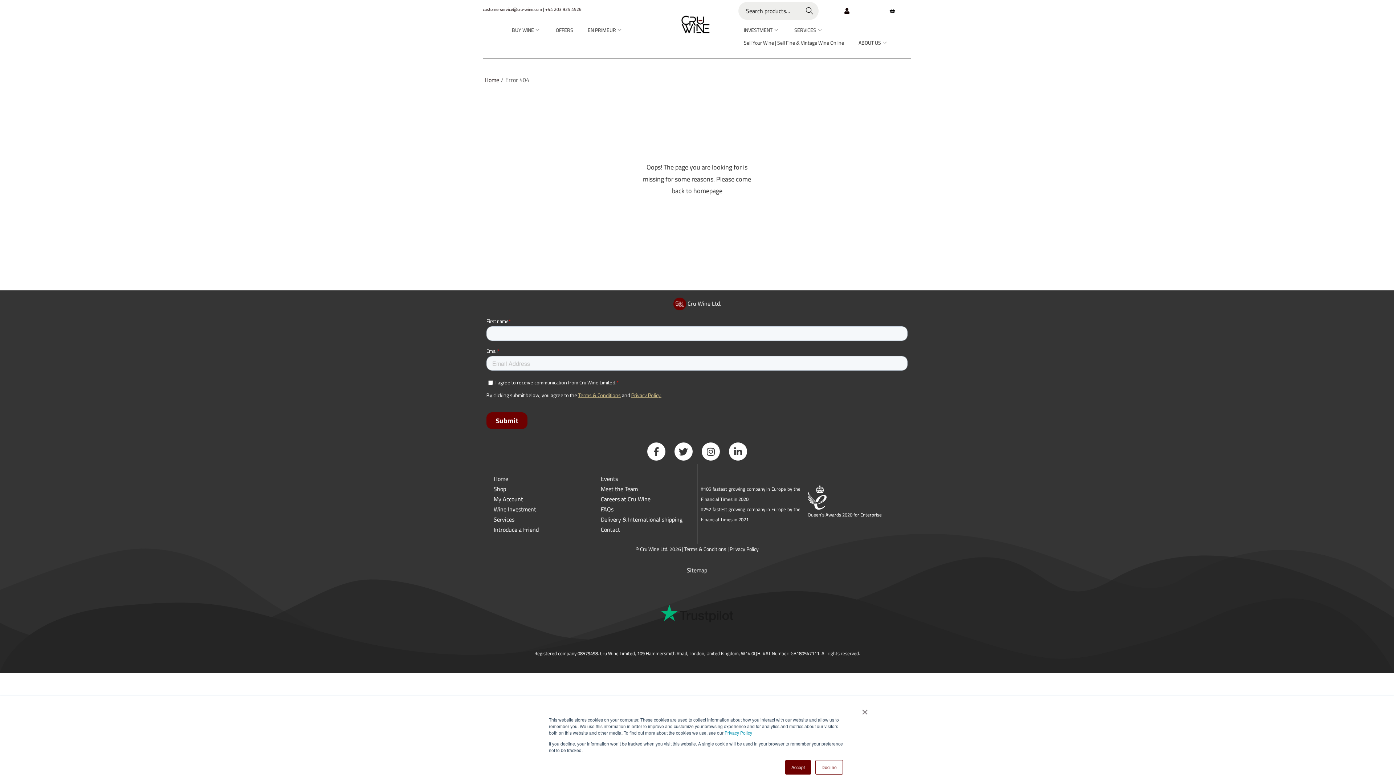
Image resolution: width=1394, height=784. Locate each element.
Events (609, 478)
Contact (610, 529)
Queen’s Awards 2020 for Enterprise (845, 514)
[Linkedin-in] (738, 451)
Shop (500, 489)
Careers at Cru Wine (626, 499)
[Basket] (892, 11)
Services (504, 519)
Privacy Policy (738, 733)
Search (809, 11)
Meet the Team (619, 489)
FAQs (607, 509)
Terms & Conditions (705, 549)
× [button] (864, 709)
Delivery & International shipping (642, 519)
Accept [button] (798, 767)
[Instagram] (711, 451)
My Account (508, 499)
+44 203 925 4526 (563, 9)
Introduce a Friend (516, 529)
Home (492, 79)
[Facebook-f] (656, 451)
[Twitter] (683, 451)
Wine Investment (515, 509)
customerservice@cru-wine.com (512, 9)
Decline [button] (829, 767)
